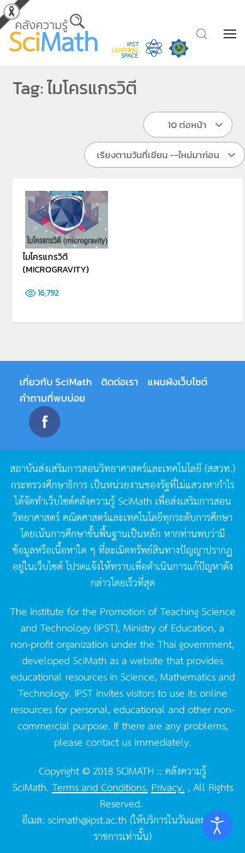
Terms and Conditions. (100, 786)
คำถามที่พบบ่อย (52, 397)
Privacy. (168, 786)
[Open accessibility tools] (217, 825)
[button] (231, 34)
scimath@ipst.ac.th (87, 819)
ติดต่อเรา (119, 381)
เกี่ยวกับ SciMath (55, 381)
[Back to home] (54, 33)
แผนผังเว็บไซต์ (177, 381)
